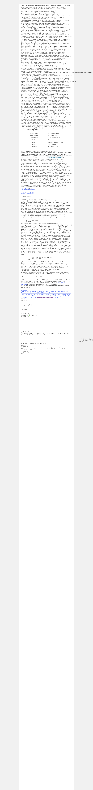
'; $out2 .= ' (24, 290)
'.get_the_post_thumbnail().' (28, 189)
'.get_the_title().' (27, 193)
